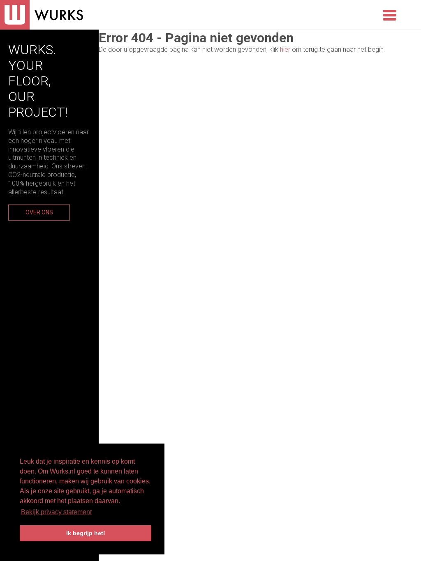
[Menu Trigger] (389, 14)
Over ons (39, 212)
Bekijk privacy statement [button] (56, 511)
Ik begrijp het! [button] (85, 533)
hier (285, 49)
